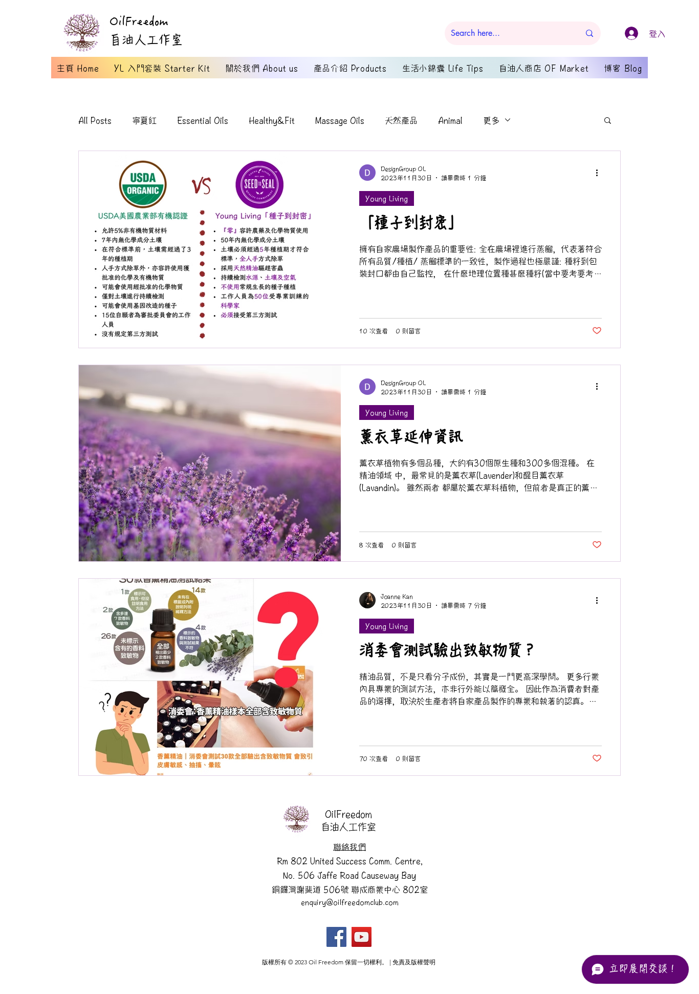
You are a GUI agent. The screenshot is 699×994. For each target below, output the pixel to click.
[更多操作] (600, 172)
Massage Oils (339, 119)
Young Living (386, 198)
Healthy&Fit (272, 119)
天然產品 (401, 119)
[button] (608, 121)
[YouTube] (362, 937)
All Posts (95, 119)
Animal (450, 119)
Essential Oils (202, 119)
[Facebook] (336, 937)
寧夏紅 (144, 119)
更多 (491, 119)
